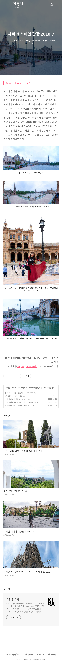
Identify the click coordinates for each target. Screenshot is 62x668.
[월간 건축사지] (17, 5)
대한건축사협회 (13, 654)
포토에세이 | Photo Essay (29, 388)
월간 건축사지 (14, 599)
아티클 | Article (11, 388)
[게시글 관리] (15, 376)
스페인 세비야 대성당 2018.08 (16, 399)
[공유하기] (12, 376)
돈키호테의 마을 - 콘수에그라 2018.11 (19, 392)
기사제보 (40, 654)
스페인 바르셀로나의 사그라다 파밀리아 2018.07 (22, 402)
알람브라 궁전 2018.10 (13, 396)
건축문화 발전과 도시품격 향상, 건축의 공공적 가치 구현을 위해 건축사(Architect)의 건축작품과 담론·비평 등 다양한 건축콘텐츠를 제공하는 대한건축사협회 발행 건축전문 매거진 (25, 607)
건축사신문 (28, 654)
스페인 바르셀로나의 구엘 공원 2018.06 (19, 405)
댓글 (6, 589)
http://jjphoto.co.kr (27, 366)
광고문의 (52, 654)
